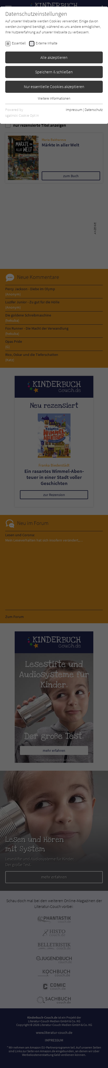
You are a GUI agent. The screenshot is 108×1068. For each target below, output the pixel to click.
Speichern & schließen (54, 71)
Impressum (74, 109)
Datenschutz (94, 109)
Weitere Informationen (54, 98)
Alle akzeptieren (54, 57)
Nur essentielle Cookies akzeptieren (54, 86)
